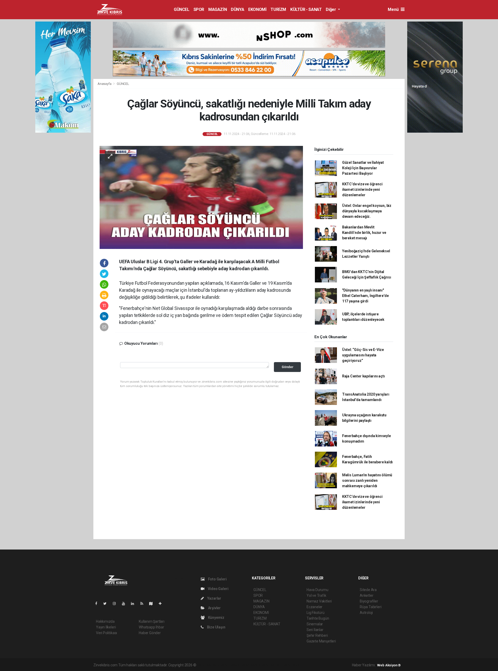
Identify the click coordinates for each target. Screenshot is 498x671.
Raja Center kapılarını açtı (363, 376)
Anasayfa (105, 84)
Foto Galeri (217, 579)
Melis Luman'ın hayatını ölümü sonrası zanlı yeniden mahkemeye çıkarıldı (367, 480)
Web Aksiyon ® (389, 665)
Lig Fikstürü (315, 613)
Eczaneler (314, 607)
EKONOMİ (257, 9)
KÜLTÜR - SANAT (306, 9)
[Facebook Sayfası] (98, 603)
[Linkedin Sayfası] (134, 603)
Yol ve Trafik (316, 595)
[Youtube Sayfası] (125, 603)
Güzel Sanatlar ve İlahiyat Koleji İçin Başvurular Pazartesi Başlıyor (363, 167)
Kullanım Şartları (151, 621)
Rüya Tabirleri (370, 607)
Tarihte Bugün (318, 618)
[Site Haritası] (153, 603)
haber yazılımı (208, 665)
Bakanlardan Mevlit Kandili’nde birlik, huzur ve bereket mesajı (364, 232)
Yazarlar (213, 598)
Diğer (331, 9)
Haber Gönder (150, 633)
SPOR (198, 9)
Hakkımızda (105, 621)
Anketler (366, 595)
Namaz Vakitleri (319, 601)
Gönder (287, 367)
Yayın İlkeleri (106, 627)
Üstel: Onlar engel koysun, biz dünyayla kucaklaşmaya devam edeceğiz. (366, 211)
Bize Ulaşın (215, 627)
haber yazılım (271, 665)
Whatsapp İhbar (151, 627)
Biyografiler (369, 601)
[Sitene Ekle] (162, 603)
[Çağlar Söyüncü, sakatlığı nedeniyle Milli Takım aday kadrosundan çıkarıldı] (201, 197)
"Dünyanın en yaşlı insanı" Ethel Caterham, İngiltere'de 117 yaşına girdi (365, 295)
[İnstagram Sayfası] (116, 603)
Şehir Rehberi (317, 635)
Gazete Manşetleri (321, 641)
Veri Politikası (106, 633)
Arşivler (214, 608)
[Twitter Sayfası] (107, 603)
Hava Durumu (317, 590)
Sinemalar (315, 624)
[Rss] (143, 603)
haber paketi (230, 665)
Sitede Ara (368, 590)
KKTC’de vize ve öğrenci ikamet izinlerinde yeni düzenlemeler (362, 189)
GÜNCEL (181, 9)
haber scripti (250, 665)
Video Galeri (217, 589)
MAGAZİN (217, 9)
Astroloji (366, 613)
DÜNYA (237, 9)
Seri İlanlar (315, 630)
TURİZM (278, 9)
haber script (292, 665)
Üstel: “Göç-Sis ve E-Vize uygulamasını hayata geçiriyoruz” (363, 355)
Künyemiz (215, 617)
